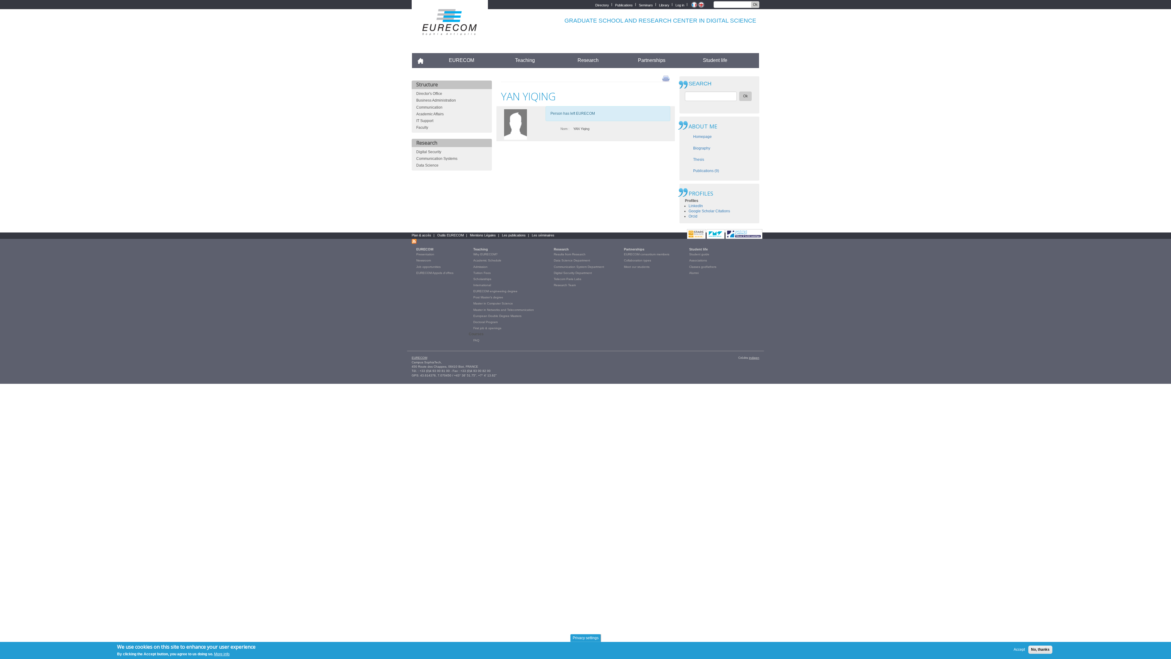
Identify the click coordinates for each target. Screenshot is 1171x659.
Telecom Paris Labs (567, 279)
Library (664, 4)
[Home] (450, 31)
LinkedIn (696, 206)
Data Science (427, 165)
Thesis (698, 159)
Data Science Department (572, 260)
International (482, 285)
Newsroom (423, 260)
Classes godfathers (702, 266)
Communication (429, 107)
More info (222, 654)
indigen (754, 357)
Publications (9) (706, 171)
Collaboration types (637, 260)
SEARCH (700, 84)
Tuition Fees (482, 273)
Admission (480, 266)
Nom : (564, 129)
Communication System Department (579, 266)
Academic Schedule (487, 260)
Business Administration (436, 100)
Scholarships (482, 279)
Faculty (422, 127)
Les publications (514, 235)
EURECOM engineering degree (495, 291)
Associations (698, 260)
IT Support (424, 121)
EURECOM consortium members (646, 254)
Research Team (565, 285)
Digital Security (428, 152)
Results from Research (570, 254)
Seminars (646, 4)
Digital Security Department (573, 273)
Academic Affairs (430, 114)
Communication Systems (436, 159)
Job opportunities (428, 266)
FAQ (476, 340)
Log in (679, 4)
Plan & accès (421, 235)
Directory (602, 4)
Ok (755, 4)
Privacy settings (586, 638)
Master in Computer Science (493, 303)
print (665, 78)
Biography (701, 148)
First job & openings (487, 328)
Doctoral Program (485, 322)
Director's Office (429, 94)
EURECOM (461, 60)
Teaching (525, 60)
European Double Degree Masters (497, 316)
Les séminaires (543, 235)
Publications (624, 4)
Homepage (702, 137)
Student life (715, 60)
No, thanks (1040, 649)
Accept (1019, 649)
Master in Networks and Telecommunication (503, 309)
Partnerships (651, 60)
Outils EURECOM (450, 235)
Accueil (423, 60)
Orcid (693, 216)
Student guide (699, 254)
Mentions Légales (483, 235)
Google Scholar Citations (709, 211)
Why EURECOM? (485, 254)
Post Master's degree (488, 297)
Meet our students (637, 266)
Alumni (694, 273)
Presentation (425, 254)
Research (588, 60)
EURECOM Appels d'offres (434, 273)
